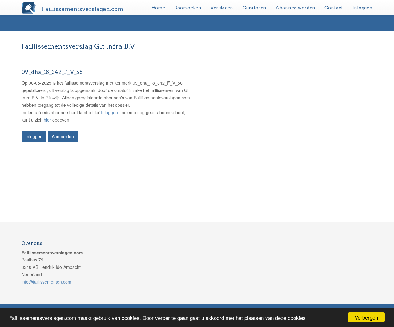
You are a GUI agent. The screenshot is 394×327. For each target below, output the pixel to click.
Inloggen (362, 7)
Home (158, 7)
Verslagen (222, 7)
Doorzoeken (187, 7)
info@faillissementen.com (46, 282)
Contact (333, 7)
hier (47, 120)
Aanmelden (63, 136)
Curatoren (255, 7)
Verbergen (366, 317)
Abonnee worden (295, 7)
